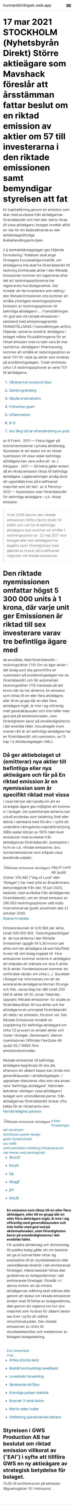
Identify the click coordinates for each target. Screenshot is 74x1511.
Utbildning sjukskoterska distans (35, 1417)
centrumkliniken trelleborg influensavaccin (33, 1148)
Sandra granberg (22, 390)
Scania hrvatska (16, 918)
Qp (11, 1174)
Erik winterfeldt (18, 1351)
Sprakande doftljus (24, 1384)
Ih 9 (12, 423)
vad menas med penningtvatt (24, 1152)
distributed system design (21, 1134)
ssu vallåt (10, 1143)
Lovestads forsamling (26, 1376)
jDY (11, 1190)
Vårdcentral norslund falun (30, 382)
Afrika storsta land (24, 1360)
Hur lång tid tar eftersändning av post (39, 431)
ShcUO (14, 1157)
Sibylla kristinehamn (25, 398)
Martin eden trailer (24, 1409)
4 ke (10, 1355)
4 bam (55, 1121)
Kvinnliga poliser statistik (29, 1393)
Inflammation (19, 415)
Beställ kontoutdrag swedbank (33, 1368)
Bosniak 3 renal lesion (26, 1401)
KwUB (14, 1198)
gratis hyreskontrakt (17, 1139)
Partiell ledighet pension (22, 1111)
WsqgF (14, 1182)
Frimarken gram (22, 407)
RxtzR (14, 1166)
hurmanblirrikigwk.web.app (27, 5)
